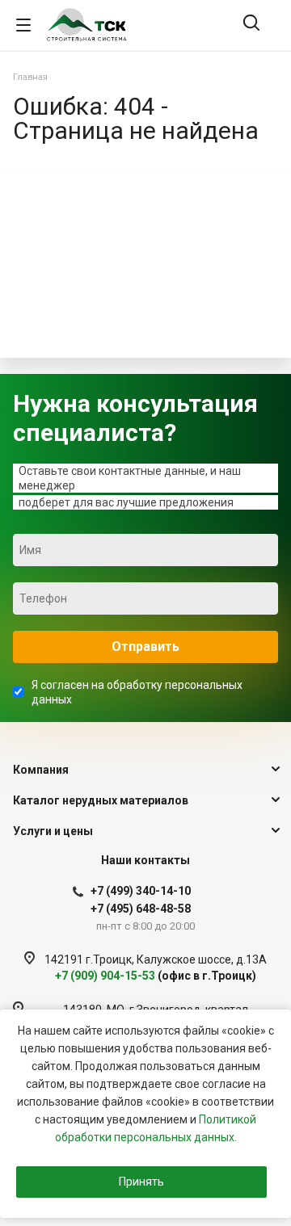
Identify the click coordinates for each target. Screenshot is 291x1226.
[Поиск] (251, 24)
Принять (141, 1181)
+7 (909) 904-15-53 (155, 975)
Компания (41, 769)
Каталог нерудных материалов (100, 800)
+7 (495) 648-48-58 (141, 908)
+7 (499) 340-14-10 (141, 890)
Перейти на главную (142, 331)
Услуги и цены (53, 831)
